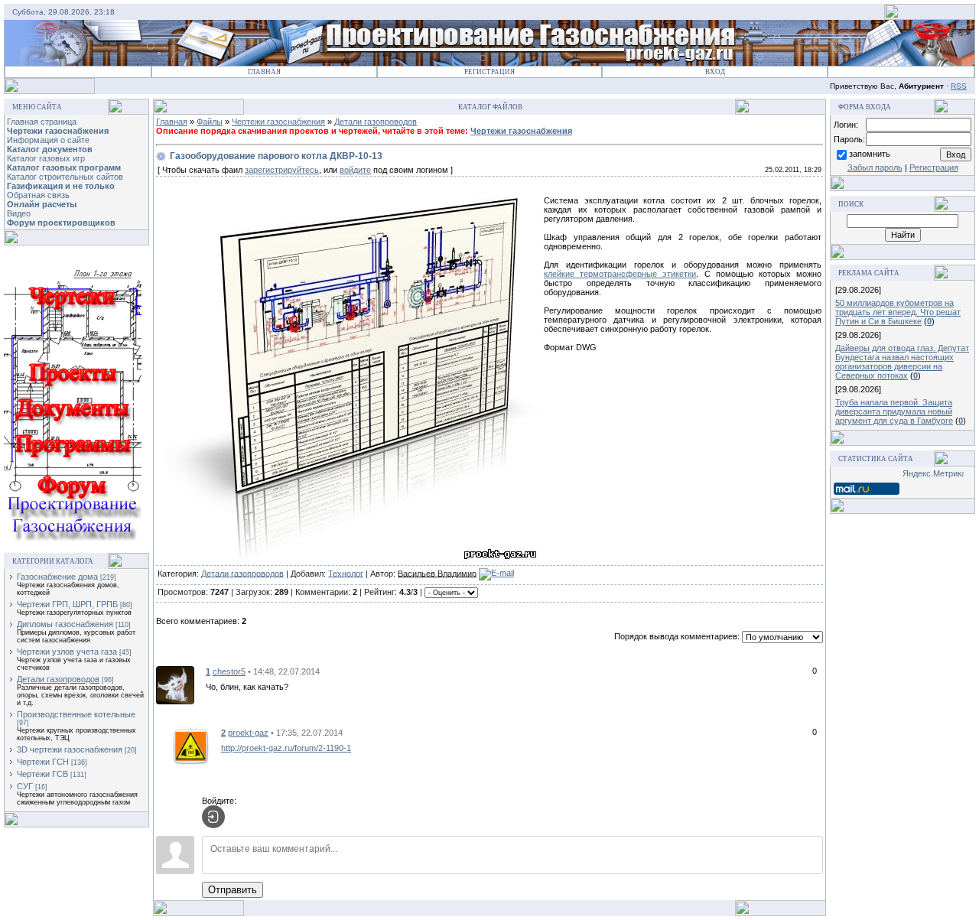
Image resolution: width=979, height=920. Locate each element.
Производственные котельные (76, 714)
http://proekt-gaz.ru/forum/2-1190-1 (286, 748)
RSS (959, 86)
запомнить (869, 153)
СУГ (25, 786)
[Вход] (213, 816)
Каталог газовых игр (46, 158)
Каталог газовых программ (64, 167)
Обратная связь (38, 195)
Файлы (210, 121)
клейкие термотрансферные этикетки (620, 273)
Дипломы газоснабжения (65, 624)
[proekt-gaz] (190, 745)
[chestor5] (175, 684)
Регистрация (489, 72)
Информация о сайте (48, 140)
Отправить (232, 890)
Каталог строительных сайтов (65, 176)
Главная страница (41, 121)
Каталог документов (50, 149)
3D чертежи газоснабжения (69, 749)
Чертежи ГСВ (42, 774)
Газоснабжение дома (57, 576)
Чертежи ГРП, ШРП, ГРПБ (67, 604)
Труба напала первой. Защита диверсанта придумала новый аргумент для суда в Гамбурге (894, 411)
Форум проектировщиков (61, 222)
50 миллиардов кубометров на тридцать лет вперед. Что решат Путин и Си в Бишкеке (898, 312)
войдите (355, 169)
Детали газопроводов (58, 679)
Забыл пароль (875, 167)
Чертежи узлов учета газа (67, 651)
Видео (19, 213)
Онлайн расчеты (41, 204)
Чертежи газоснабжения (58, 130)
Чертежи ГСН (43, 761)
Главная (264, 72)
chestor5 (229, 671)
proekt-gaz (248, 732)
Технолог (345, 572)
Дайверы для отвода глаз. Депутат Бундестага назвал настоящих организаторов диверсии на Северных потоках (902, 361)
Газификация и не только (61, 185)
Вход (715, 72)
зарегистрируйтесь (282, 169)
